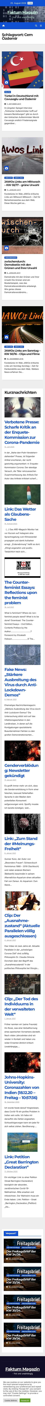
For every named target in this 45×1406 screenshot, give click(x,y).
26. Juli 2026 (14, 1315)
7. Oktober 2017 (14, 104)
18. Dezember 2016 (15, 359)
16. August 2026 (16, 1287)
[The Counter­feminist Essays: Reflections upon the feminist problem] (22, 576)
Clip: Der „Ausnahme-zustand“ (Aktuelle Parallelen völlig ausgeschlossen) (22, 925)
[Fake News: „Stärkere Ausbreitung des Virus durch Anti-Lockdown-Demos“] (22, 663)
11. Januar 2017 (14, 190)
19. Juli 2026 (14, 1343)
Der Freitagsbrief (13, 1247)
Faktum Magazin (22, 12)
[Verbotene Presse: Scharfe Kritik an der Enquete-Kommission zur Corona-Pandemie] (22, 415)
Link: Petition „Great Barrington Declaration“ (21, 1161)
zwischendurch (10, 257)
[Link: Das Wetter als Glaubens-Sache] (22, 503)
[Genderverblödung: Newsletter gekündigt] (22, 759)
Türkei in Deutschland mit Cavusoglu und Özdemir (21, 97)
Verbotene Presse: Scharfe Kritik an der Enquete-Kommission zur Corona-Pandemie (21, 432)
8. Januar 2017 (13, 273)
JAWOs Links (18, 178)
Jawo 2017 (8, 178)
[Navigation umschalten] (41, 26)
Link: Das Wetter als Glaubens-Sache (20, 514)
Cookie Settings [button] (11, 1400)
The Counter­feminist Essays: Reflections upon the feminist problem (20, 592)
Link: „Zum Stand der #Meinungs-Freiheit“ (20, 843)
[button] (36, 25)
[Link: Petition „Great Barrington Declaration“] (22, 1150)
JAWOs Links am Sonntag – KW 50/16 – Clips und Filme (22, 352)
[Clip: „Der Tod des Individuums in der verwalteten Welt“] (22, 992)
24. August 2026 (16, 1259)
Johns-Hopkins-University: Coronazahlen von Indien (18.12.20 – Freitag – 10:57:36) (21, 1087)
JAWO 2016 (8, 347)
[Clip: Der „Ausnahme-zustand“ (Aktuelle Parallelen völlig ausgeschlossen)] (22, 909)
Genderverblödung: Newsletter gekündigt (21, 770)
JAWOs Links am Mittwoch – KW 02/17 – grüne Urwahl (22, 183)
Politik (7, 92)
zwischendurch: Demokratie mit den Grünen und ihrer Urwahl (20, 265)
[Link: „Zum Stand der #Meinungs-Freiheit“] (22, 832)
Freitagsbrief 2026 (28, 1247)
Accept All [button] (25, 1400)
